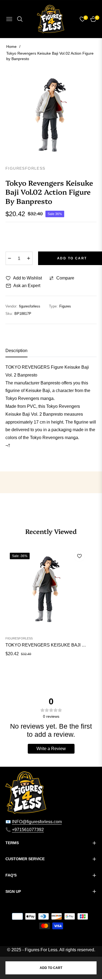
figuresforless (19, 638)
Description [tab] (16, 350)
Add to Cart (51, 968)
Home (11, 46)
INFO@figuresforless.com (37, 821)
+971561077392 (28, 829)
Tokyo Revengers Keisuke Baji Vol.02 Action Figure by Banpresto (46, 645)
